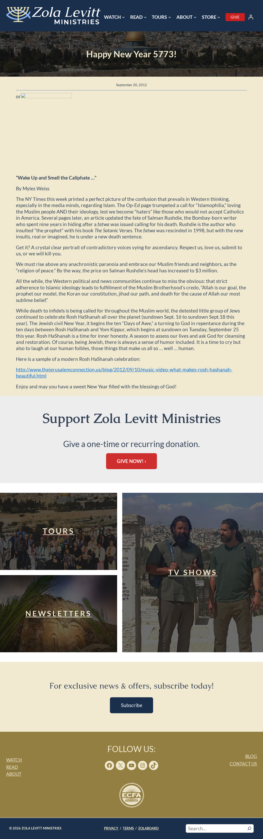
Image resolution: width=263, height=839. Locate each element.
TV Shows (192, 572)
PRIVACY (111, 828)
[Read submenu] (145, 17)
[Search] (249, 828)
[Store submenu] (218, 17)
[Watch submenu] (123, 17)
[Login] (251, 17)
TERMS (128, 828)
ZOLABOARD (148, 828)
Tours (58, 530)
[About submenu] (195, 17)
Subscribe (131, 705)
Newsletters (58, 613)
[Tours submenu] (169, 17)
